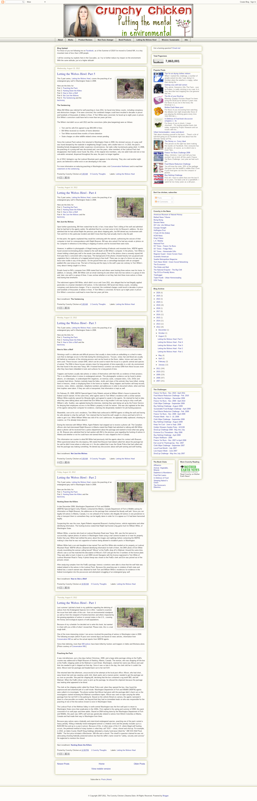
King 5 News (158, 238)
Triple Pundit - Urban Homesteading (167, 278)
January (161, 365)
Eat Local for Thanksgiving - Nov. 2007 (169, 443)
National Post (159, 244)
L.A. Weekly (158, 241)
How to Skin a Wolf (70, 93)
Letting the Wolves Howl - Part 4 (76, 193)
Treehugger (158, 275)
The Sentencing (69, 98)
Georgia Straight (160, 228)
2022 (158, 299)
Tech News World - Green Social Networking (171, 262)
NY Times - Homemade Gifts (165, 251)
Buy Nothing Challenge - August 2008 (168, 422)
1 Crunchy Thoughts (98, 304)
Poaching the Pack (70, 88)
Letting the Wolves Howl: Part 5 (76, 74)
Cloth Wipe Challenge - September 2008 (169, 419)
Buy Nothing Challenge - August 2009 (168, 406)
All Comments (162, 202)
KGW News (158, 236)
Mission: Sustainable (170, 40)
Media (70, 40)
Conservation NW (64, 639)
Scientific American (161, 257)
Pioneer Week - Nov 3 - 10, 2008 (166, 417)
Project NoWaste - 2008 (163, 438)
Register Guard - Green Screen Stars (168, 254)
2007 (158, 381)
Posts (159, 198)
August (161, 336)
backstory (61, 100)
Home (102, 764)
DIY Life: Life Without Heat (164, 225)
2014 (158, 321)
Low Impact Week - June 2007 (165, 451)
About (60, 40)
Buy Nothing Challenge (173, 175)
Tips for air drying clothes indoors (177, 73)
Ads (186, 40)
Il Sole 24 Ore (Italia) (162, 233)
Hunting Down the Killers (72, 91)
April (160, 358)
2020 (158, 302)
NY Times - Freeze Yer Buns (165, 246)
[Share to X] (63, 177)
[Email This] (58, 177)
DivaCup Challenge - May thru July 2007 (169, 453)
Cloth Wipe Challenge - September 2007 (169, 445)
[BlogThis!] (61, 177)
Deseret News (159, 222)
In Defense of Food (161, 478)
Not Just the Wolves (71, 96)
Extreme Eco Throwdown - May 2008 (168, 432)
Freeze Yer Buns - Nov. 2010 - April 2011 (169, 393)
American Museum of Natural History (168, 215)
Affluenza (157, 465)
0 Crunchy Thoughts (98, 174)
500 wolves (86, 644)
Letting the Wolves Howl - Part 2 (76, 477)
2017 (158, 311)
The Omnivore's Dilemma (160, 486)
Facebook (90, 51)
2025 (158, 296)
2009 (158, 375)
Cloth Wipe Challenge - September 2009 (169, 403)
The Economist (159, 264)
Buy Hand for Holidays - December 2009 (169, 398)
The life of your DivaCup (174, 96)
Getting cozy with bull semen (176, 85)
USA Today (158, 280)
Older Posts (139, 764)
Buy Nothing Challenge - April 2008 (167, 435)
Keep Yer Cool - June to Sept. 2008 (167, 425)
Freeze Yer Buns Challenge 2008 (177, 153)
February (162, 362)
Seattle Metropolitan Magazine (165, 259)
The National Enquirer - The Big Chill (168, 270)
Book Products (125, 40)
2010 (158, 372)
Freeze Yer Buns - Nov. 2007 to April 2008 (170, 440)
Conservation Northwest (120, 166)
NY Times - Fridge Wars (163, 249)
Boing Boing (158, 220)
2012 (158, 327)
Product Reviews (85, 40)
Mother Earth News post (174, 107)
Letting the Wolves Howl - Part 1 (76, 603)
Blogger (165, 796)
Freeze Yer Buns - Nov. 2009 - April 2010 (169, 401)
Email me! (176, 48)
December (162, 330)
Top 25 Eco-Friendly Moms (164, 272)
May (160, 355)
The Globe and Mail (161, 267)
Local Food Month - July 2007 (165, 448)
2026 (158, 293)
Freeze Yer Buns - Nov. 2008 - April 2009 (169, 414)
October (161, 333)
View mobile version (101, 769)
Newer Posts (63, 764)
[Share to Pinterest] (68, 177)
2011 (158, 368)
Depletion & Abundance (163, 473)
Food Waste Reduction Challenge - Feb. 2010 (171, 396)
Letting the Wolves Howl (146, 40)
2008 (158, 378)
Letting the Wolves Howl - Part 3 (76, 323)
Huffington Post (160, 230)
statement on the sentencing (68, 169)
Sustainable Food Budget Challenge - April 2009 (172, 409)
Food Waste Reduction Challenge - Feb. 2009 (171, 411)
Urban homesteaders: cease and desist (169, 132)
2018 (158, 308)
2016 (158, 315)
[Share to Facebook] (66, 177)
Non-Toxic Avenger (105, 40)
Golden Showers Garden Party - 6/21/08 (169, 427)
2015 (158, 318)
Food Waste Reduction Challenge (177, 164)
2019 (158, 305)
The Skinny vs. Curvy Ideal (175, 141)
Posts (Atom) (106, 779)
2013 (158, 324)
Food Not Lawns (160, 475)
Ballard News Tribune (162, 217)
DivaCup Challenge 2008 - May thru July (169, 430)
